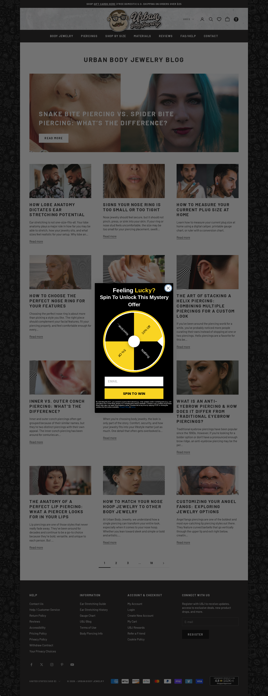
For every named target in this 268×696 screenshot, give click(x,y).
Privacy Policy (124, 407)
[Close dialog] (168, 288)
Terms (133, 407)
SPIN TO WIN (134, 393)
